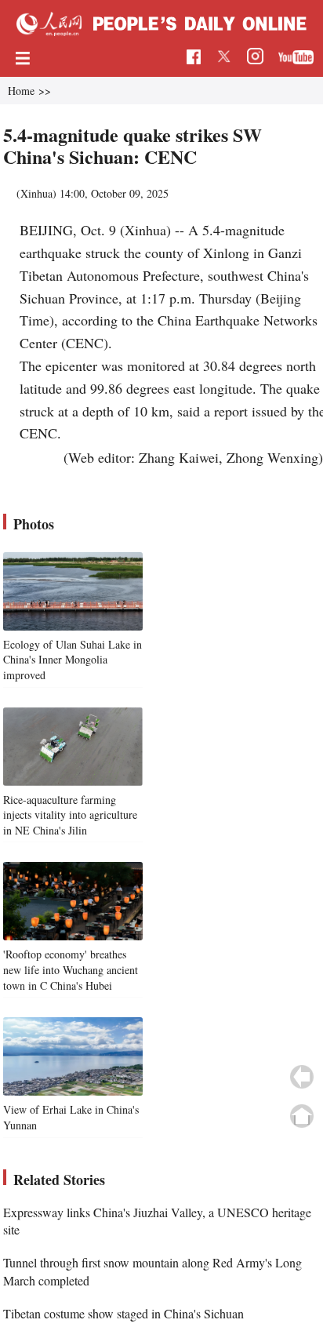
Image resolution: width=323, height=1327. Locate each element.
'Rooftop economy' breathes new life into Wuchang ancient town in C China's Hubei (70, 969)
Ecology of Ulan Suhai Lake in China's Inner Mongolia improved (72, 659)
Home (21, 90)
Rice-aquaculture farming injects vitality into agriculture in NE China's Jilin (70, 815)
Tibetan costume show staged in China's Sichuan (123, 1313)
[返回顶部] (302, 1116)
